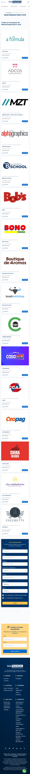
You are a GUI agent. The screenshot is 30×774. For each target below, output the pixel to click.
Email (3, 555)
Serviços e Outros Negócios (21, 737)
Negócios (14, 6)
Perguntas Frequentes (7, 706)
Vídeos (18, 692)
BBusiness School (7, 178)
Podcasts (18, 694)
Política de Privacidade (7, 703)
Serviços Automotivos (19, 733)
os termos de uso (18, 598)
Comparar (6, 57)
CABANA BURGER (6, 337)
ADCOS (4, 83)
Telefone (4, 561)
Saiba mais (25, 57)
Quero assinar (15, 651)
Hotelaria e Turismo (19, 719)
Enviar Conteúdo (8, 688)
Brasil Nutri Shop (6, 305)
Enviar (15, 603)
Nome (3, 548)
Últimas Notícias (8, 690)
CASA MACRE (5, 368)
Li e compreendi (16, 595)
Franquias (4, 6)
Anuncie (6, 678)
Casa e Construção (19, 706)
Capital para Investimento (8, 567)
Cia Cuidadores (6, 495)
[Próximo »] (17, 611)
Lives (17, 688)
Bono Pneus (5, 241)
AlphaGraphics (6, 146)
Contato (6, 680)
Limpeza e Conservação (19, 723)
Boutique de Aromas (8, 273)
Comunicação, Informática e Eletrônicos (20, 711)
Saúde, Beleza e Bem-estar (20, 729)
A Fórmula (5, 51)
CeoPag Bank (6, 432)
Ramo (3, 588)
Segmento (5, 581)
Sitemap (6, 710)
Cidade (4, 574)
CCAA (3, 400)
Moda (17, 726)
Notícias (23, 6)
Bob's (3, 210)
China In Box (5, 463)
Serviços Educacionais (19, 740)
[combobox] (14, 577)
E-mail (4, 642)
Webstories (19, 690)
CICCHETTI (5, 527)
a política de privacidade (20, 595)
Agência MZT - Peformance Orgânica (12, 115)
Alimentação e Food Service (20, 703)
